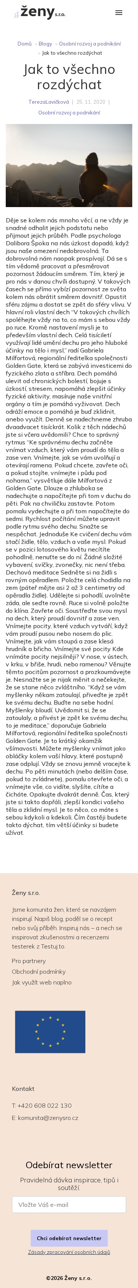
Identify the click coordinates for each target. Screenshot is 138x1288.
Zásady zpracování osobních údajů (69, 1252)
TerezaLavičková (48, 102)
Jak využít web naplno (42, 982)
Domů (25, 44)
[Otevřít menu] (119, 13)
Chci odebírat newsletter (69, 1238)
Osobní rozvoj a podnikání (90, 44)
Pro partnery (29, 961)
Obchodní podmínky (39, 971)
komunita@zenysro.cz (48, 1117)
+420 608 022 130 (45, 1105)
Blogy (45, 44)
